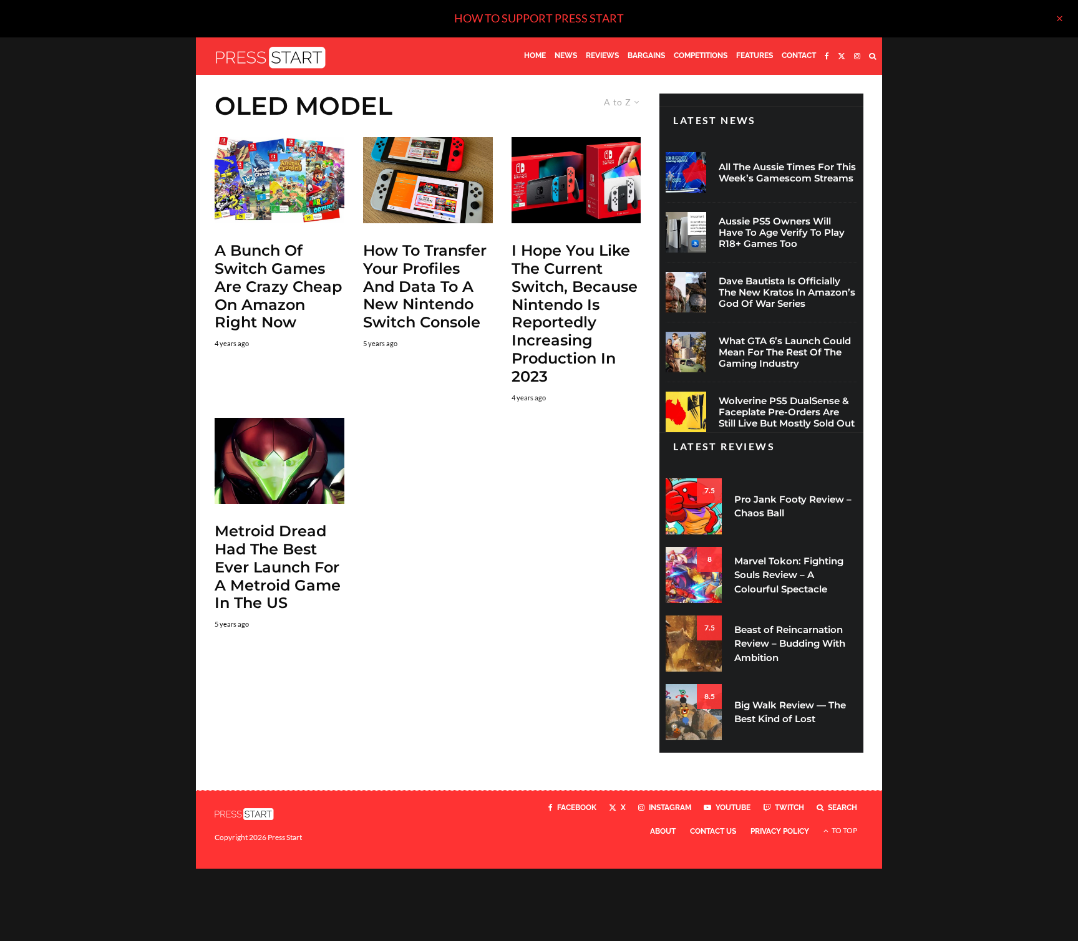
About (663, 831)
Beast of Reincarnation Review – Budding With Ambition (789, 644)
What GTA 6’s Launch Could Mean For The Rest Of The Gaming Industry (785, 352)
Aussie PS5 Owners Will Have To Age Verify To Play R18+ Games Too (782, 232)
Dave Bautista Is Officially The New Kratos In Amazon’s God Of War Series (787, 292)
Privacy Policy (779, 831)
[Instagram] (857, 56)
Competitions (700, 55)
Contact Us (713, 831)
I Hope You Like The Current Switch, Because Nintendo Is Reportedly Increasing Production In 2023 (575, 313)
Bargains (646, 55)
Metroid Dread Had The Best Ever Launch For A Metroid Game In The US (278, 567)
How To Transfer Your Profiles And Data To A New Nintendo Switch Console (425, 286)
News (566, 55)
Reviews (602, 55)
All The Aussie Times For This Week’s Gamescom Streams (787, 173)
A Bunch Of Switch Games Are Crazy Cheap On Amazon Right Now (278, 286)
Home (535, 55)
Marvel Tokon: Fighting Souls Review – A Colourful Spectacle (788, 575)
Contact (799, 55)
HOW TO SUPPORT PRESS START (539, 18)
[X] (841, 56)
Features (754, 55)
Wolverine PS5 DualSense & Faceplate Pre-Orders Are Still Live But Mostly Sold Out (787, 412)
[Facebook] (826, 56)
